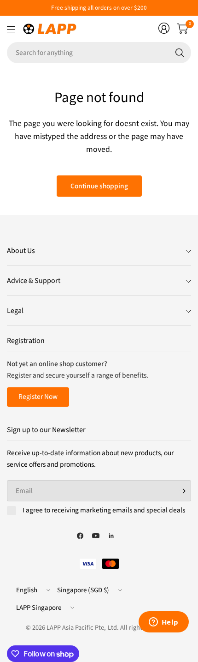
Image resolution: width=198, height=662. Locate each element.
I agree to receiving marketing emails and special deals (104, 510)
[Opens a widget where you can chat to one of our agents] (163, 622)
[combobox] (99, 52)
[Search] (179, 52)
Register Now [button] (38, 396)
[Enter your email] (182, 490)
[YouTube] (95, 535)
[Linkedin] (111, 535)
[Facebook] (80, 535)
